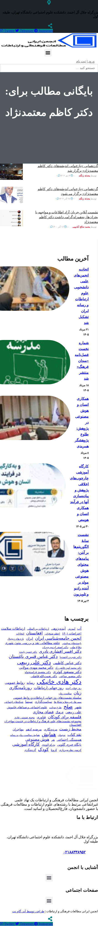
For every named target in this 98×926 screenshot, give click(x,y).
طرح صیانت (55, 707)
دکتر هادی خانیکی (59, 681)
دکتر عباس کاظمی (67, 663)
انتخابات (20, 633)
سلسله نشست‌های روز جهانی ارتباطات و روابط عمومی (47, 697)
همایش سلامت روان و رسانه (25, 735)
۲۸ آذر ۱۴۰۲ (65, 198)
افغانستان (34, 633)
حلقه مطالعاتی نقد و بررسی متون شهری (32, 643)
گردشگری (30, 750)
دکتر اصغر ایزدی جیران (55, 647)
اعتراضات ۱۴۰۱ (71, 633)
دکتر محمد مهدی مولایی (36, 667)
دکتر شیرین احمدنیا (70, 657)
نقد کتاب (74, 734)
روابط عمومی (15, 683)
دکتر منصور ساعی (70, 676)
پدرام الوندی (48, 744)
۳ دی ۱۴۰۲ (65, 175)
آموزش (71, 628)
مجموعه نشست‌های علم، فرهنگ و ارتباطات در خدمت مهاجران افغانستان (42, 723)
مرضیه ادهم (34, 729)
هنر (53, 739)
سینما (29, 701)
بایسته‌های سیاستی (71, 643)
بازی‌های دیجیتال (15, 638)
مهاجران (18, 729)
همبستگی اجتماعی (69, 739)
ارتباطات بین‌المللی (38, 628)
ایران (29, 638)
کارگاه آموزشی (26, 744)
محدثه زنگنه (84, 175)
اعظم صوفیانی (52, 633)
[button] (48, 52)
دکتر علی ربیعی (34, 662)
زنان (77, 692)
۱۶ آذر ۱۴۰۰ (58, 227)
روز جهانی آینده (73, 688)
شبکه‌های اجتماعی (13, 701)
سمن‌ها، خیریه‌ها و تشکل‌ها (67, 701)
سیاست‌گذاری (43, 701)
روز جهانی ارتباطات (49, 688)
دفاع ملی (75, 647)
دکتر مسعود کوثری (67, 672)
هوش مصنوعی (37, 739)
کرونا (54, 750)
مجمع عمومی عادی (24, 717)
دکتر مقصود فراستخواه (38, 672)
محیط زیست (70, 729)
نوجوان (61, 735)
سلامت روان (65, 693)
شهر (78, 707)
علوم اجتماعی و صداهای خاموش (27, 707)
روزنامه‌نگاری (20, 687)
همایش (49, 734)
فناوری (41, 717)
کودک (43, 749)
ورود (91, 61)
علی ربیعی (73, 712)
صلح (68, 706)
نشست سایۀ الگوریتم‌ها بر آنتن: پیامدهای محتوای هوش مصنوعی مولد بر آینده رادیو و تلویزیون (81, 564)
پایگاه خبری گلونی (69, 744)
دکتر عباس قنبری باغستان (33, 656)
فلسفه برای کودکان (64, 717)
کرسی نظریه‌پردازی (70, 750)
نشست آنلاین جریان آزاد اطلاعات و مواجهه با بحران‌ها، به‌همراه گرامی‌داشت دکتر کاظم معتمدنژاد (66, 217)
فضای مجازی (43, 712)
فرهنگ (59, 712)
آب (79, 628)
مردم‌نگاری (50, 729)
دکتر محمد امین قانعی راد (68, 667)
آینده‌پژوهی (58, 628)
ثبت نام (81, 61)
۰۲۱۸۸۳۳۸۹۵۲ (74, 852)
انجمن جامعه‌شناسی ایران (58, 638)
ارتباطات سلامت (13, 628)
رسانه (31, 683)
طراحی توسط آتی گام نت (28, 911)
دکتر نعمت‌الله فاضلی (44, 676)
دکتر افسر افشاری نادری (60, 651)
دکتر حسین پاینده (28, 651)
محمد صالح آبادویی (81, 227)
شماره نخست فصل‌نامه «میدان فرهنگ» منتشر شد (82, 360)
